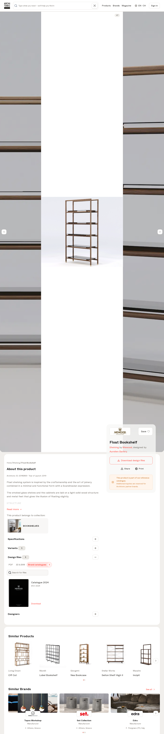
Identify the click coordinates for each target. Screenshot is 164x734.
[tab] (10, 564)
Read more (13, 509)
